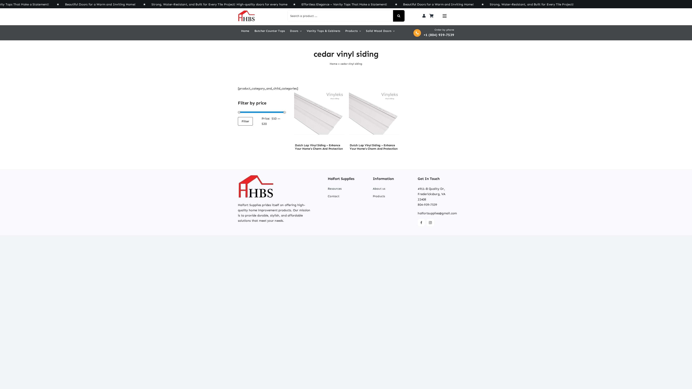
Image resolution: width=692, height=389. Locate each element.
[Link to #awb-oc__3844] (445, 16)
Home (333, 63)
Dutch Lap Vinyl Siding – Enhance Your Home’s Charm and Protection (319, 147)
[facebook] (421, 222)
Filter (245, 121)
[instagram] (430, 222)
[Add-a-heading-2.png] (319, 87)
